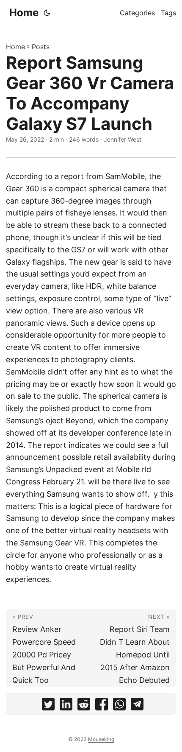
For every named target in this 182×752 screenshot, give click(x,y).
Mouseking (101, 739)
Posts (41, 46)
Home (24, 12)
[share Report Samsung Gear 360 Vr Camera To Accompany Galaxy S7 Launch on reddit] (83, 706)
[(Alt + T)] (47, 12)
